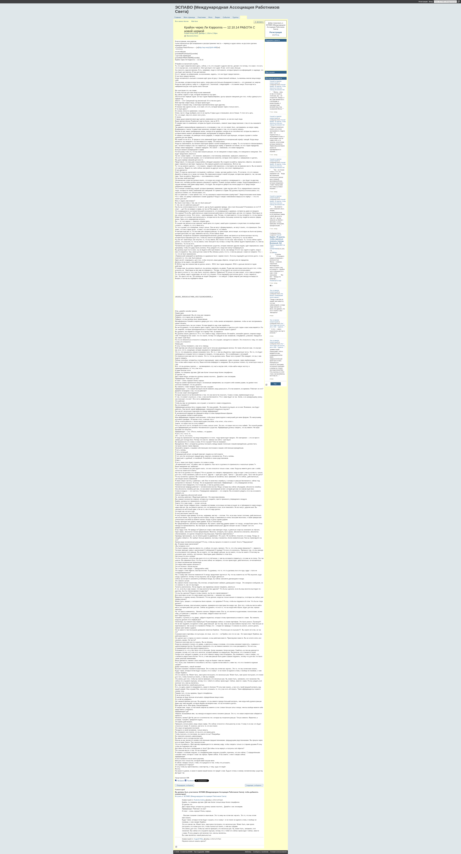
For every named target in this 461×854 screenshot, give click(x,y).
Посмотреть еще (275, 280)
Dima (196, 33)
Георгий (272, 81)
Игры (275, 252)
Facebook (190, 781)
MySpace (180, 781)
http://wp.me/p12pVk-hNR (208, 47)
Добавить (260, 22)
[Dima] (179, 32)
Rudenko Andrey (199, 800)
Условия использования (278, 852)
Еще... (276, 383)
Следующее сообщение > (254, 785)
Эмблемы (248, 852)
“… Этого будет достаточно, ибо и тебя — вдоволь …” (277, 325)
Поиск (459, 1)
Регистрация (423, 2)
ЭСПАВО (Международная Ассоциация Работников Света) (227, 9)
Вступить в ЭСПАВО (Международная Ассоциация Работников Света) (200, 796)
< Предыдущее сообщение (184, 785)
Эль (271, 290)
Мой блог (194, 21)
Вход (431, 2)
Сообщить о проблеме (260, 852)
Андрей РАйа (198, 839)
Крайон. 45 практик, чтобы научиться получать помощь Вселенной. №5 (278, 88)
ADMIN (190, 852)
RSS (176, 847)
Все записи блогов (181, 21)
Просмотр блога (192, 36)
